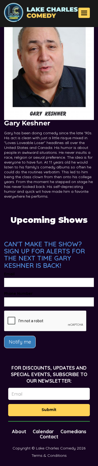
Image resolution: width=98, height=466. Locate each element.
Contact (49, 437)
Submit (49, 410)
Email (9, 274)
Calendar (43, 431)
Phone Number (18, 293)
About (19, 431)
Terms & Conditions (49, 455)
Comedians (73, 431)
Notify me (20, 342)
